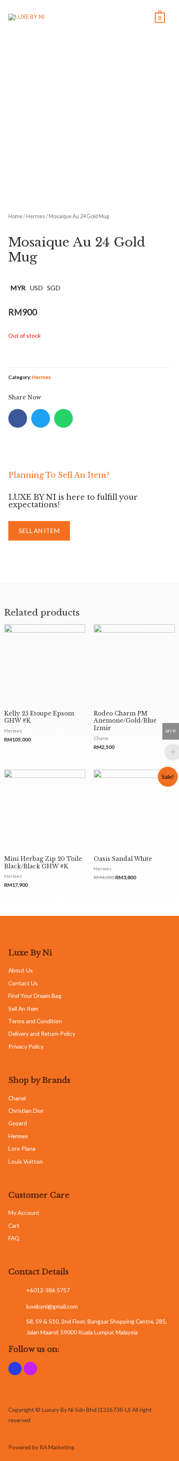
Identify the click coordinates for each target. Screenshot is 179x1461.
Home (15, 216)
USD (36, 288)
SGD (53, 288)
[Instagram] (30, 1368)
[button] (39, 531)
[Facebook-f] (15, 1368)
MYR (17, 288)
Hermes (35, 216)
